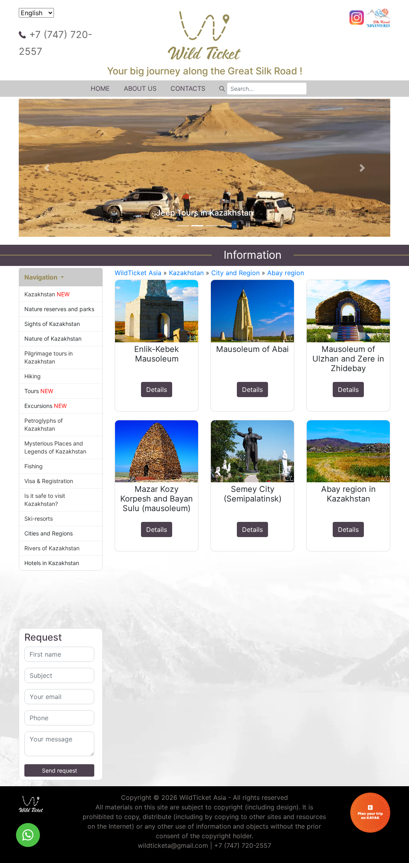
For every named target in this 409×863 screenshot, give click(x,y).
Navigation (41, 277)
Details (156, 390)
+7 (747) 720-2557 (55, 43)
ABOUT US (140, 88)
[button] (47, 168)
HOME (100, 88)
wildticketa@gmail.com (173, 845)
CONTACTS (188, 88)
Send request (59, 770)
